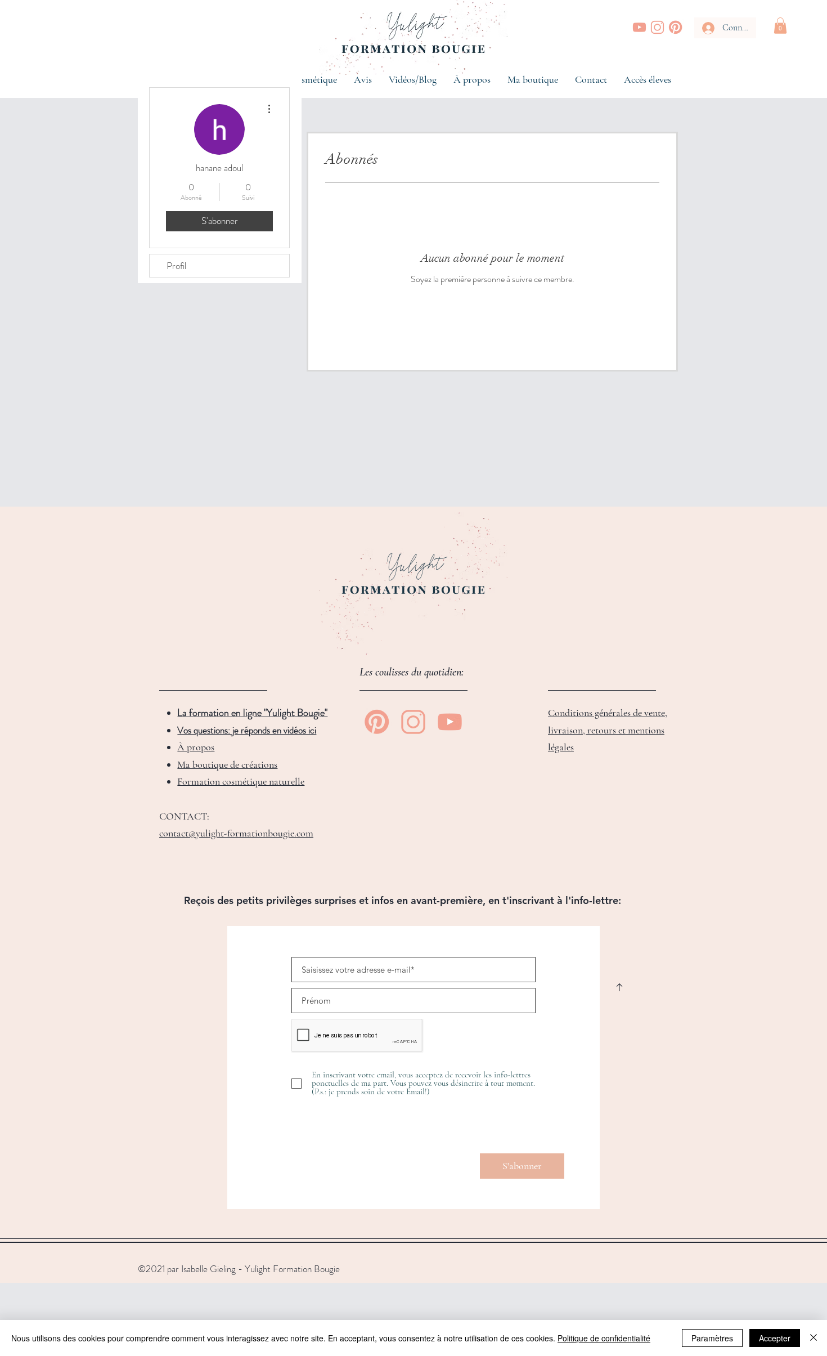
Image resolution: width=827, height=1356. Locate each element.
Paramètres (712, 1338)
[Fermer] (813, 1338)
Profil (176, 265)
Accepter (774, 1338)
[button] (780, 25)
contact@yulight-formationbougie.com (236, 833)
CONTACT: (184, 816)
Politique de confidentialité (604, 1338)
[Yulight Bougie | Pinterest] (675, 27)
